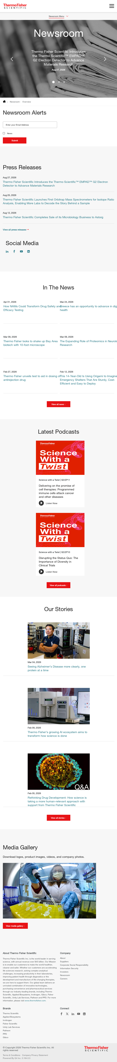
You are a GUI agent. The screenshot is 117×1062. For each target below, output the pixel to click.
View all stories (58, 818)
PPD (5, 1034)
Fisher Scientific (10, 1023)
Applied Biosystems (12, 1017)
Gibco (5, 1037)
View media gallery (15, 926)
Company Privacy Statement (35, 1055)
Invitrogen (7, 1020)
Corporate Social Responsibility (74, 965)
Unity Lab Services (11, 1027)
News (9, 133)
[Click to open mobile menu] (111, 6)
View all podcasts (58, 585)
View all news (58, 404)
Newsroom (15, 101)
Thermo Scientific (11, 1013)
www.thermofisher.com (35, 1000)
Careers (63, 978)
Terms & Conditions (11, 1055)
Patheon (6, 1030)
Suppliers (64, 961)
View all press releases (14, 229)
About (62, 958)
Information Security (69, 968)
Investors (64, 972)
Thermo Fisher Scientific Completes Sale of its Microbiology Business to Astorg (53, 217)
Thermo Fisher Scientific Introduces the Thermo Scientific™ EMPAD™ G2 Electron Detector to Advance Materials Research (58, 57)
